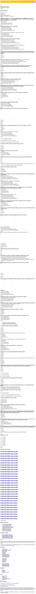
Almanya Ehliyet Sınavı (5, 556)
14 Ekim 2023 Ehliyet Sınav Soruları (9, 489)
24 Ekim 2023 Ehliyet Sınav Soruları (9, 467)
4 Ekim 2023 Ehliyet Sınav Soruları (8, 511)
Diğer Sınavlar (4, 550)
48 (3, 445)
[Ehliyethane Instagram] (6, 586)
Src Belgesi (4, 552)
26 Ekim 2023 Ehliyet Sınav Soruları (9, 462)
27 (2, 441)
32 (2, 442)
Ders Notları (4, 553)
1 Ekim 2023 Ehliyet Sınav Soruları (8, 518)
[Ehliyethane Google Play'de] (10, 584)
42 (2, 444)
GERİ (33, 2)
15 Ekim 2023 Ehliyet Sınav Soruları (9, 487)
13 (3, 438)
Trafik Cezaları (4, 551)
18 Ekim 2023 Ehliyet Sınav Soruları (9, 480)
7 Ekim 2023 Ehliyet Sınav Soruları (8, 505)
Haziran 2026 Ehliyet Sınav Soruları (7, 537)
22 (2, 440)
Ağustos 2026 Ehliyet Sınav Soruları (7, 535)
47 (2, 445)
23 (3, 440)
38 (3, 443)
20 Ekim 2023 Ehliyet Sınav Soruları (9, 476)
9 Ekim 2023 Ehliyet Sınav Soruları (8, 500)
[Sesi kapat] (0, 5)
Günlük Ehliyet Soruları (5, 555)
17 (2, 439)
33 (3, 442)
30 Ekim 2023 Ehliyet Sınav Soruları (9, 453)
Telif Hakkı (4, 579)
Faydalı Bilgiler (4, 549)
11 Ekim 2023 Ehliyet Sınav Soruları (9, 496)
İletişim (3, 571)
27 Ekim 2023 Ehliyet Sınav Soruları (9, 460)
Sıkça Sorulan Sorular (5, 572)
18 (3, 439)
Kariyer (3, 569)
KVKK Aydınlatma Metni (6, 578)
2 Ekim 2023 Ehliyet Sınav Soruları (8, 516)
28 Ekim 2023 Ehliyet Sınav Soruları (9, 458)
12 (2, 438)
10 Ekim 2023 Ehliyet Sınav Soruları (9, 498)
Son (1, 446)
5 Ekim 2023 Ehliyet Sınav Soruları (8, 509)
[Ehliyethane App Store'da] (3, 584)
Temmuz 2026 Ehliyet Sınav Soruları (7, 536)
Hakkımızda (4, 570)
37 (2, 443)
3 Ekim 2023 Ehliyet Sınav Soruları (8, 514)
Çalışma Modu (3, 6)
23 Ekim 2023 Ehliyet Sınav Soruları (9, 469)
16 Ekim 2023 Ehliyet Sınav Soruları (9, 485)
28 (3, 441)
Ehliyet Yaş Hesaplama (5, 554)
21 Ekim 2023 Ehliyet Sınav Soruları (9, 473)
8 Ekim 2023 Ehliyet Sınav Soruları (8, 502)
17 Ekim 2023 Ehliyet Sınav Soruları (9, 482)
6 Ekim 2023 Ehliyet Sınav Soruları (8, 507)
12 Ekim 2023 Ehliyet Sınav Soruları (9, 494)
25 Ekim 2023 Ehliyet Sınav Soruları (9, 465)
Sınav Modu (7, 6)
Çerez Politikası (4, 577)
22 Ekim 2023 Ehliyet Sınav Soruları (9, 471)
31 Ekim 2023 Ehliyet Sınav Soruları (9, 451)
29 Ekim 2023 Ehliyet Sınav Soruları (9, 456)
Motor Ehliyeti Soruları (5, 565)
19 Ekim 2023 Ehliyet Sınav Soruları (9, 478)
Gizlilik (3, 576)
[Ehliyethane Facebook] (2, 586)
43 (3, 444)
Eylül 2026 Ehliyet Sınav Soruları (7, 534)
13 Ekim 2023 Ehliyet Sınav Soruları (9, 491)
